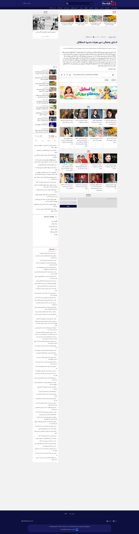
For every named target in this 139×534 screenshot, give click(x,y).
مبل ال (55, 234)
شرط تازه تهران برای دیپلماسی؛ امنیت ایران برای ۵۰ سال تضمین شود (41, 96)
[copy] (113, 74)
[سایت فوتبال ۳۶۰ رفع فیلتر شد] (52, 124)
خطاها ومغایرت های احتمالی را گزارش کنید (47, 414)
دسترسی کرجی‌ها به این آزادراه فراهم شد (48, 253)
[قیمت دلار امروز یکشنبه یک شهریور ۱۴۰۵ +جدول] (95, 18)
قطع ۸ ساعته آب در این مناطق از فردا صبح (47, 429)
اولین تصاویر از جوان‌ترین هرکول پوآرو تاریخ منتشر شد (110, 186)
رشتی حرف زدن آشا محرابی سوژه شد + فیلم (46, 182)
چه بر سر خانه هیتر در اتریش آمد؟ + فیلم (48, 441)
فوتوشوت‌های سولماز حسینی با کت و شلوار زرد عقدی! (96, 122)
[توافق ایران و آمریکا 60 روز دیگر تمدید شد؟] (45, 22)
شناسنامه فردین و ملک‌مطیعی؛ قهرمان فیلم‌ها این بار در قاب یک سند (81, 166)
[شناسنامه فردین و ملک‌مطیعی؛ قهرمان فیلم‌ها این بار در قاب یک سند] (81, 158)
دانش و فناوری (74, 8)
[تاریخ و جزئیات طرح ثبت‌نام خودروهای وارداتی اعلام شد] (52, 101)
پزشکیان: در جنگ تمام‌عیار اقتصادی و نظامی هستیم (45, 312)
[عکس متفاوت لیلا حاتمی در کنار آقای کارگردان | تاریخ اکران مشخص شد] (110, 114)
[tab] (48, 36)
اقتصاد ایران (54, 221)
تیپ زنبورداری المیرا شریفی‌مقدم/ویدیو (47, 165)
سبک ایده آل (54, 224)
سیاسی (102, 8)
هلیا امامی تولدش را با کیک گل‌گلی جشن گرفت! (81, 121)
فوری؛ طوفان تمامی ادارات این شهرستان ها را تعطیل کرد (67, 23)
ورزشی (81, 8)
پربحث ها (37, 136)
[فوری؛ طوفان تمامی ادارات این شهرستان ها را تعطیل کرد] (67, 18)
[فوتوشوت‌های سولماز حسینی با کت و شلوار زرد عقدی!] (96, 114)
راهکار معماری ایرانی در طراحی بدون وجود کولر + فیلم (45, 443)
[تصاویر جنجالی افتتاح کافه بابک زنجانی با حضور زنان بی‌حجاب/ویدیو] (52, 72)
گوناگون (114, 12)
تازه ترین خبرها (54, 232)
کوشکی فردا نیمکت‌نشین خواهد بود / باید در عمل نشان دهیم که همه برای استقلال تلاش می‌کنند (41, 131)
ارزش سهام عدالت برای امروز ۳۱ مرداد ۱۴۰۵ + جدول (45, 426)
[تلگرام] (64, 75)
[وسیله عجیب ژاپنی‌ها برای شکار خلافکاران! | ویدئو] (52, 77)
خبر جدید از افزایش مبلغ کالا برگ (49, 446)
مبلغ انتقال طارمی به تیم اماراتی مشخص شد (47, 391)
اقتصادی (107, 8)
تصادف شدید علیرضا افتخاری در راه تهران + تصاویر (81, 23)
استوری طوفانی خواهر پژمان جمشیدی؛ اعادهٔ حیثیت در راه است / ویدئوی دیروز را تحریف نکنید (96, 187)
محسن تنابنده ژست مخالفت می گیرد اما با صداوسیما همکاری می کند (67, 186)
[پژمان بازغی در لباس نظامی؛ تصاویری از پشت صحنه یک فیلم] (81, 178)
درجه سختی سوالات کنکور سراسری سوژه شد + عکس (42, 119)
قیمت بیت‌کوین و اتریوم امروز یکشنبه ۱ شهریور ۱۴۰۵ (45, 350)
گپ (116, 521)
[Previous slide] (34, 22)
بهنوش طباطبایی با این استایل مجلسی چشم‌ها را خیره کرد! (110, 166)
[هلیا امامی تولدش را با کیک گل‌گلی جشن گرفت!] (81, 114)
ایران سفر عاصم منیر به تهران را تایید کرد (48, 260)
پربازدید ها (51, 136)
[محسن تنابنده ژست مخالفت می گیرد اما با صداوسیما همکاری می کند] (67, 178)
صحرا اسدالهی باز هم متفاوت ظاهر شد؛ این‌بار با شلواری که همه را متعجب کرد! (67, 141)
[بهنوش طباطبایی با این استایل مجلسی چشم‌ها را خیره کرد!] (110, 158)
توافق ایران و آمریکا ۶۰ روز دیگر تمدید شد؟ (45, 32)
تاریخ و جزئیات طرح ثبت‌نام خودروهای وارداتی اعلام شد (42, 102)
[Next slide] (56, 22)
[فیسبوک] (67, 75)
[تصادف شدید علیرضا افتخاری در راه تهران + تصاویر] (81, 18)
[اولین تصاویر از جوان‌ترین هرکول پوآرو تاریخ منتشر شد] (110, 178)
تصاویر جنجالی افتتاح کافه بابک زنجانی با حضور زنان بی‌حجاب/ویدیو (41, 72)
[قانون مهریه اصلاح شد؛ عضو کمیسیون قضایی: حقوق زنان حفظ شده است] (52, 107)
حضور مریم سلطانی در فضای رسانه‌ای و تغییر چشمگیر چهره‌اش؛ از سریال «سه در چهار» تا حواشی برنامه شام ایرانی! (81, 142)
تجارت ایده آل (54, 229)
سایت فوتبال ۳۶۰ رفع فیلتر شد (41, 125)
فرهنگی (86, 8)
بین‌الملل (97, 8)
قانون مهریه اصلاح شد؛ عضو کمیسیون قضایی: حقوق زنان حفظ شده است (42, 108)
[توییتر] (62, 75)
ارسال (68, 206)
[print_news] (70, 75)
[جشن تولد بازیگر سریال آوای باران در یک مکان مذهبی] (67, 114)
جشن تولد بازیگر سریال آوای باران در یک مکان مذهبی (67, 121)
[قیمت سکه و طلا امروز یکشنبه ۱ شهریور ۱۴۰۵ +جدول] (109, 18)
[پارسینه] (108, 3)
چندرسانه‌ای (60, 8)
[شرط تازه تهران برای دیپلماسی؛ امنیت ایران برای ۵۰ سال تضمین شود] (52, 95)
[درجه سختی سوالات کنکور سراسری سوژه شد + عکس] (52, 119)
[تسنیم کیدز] (88, 93)
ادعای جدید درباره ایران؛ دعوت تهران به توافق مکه (46, 371)
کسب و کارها (53, 8)
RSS (24, 3)
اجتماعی (91, 8)
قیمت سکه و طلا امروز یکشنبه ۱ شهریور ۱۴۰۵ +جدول (109, 23)
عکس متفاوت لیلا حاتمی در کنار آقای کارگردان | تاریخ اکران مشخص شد (110, 122)
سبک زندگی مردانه (53, 227)
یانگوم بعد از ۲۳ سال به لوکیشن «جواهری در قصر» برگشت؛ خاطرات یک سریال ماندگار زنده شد (67, 167)
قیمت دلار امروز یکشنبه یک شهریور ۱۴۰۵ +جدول (95, 23)
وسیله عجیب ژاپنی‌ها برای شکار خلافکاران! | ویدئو (41, 78)
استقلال (113, 80)
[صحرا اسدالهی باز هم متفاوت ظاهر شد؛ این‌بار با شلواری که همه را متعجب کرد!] (67, 132)
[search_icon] (67, 3)
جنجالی (106, 80)
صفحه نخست (114, 8)
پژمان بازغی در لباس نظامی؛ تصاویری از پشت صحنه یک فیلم (81, 186)
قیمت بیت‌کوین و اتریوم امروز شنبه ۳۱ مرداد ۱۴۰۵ (46, 412)
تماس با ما (28, 3)
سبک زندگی (67, 8)
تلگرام (110, 521)
